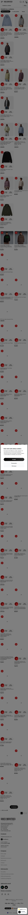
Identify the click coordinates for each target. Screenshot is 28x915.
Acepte (14, 459)
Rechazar (14, 466)
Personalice (14, 463)
